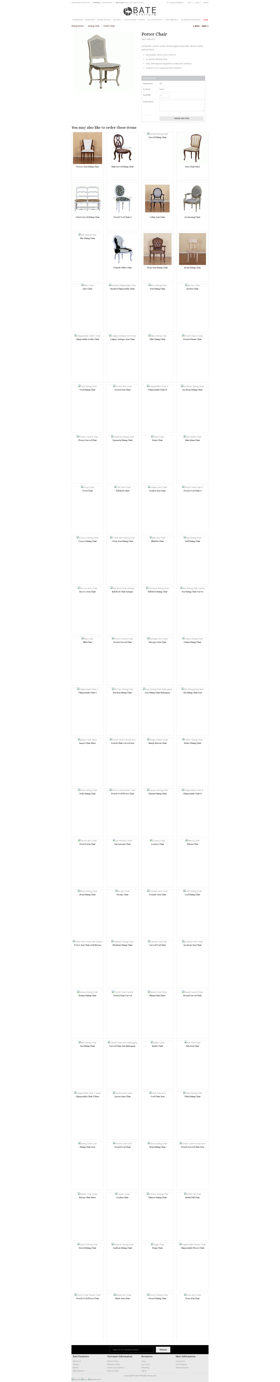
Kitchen (117, 20)
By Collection (155, 20)
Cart (189, 3)
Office (142, 20)
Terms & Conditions (115, 1367)
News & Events (182, 1367)
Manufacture (78, 1370)
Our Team (145, 1364)
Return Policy (113, 1361)
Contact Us (180, 1361)
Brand (75, 1367)
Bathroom (78, 20)
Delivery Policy (113, 1364)
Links (143, 1361)
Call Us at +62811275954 (130, 3)
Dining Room (104, 20)
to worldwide (102, 3)
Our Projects (181, 1364)
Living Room (130, 20)
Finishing (145, 1367)
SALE (205, 20)
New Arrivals (171, 20)
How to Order (113, 1370)
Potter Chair (109, 26)
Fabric (144, 1370)
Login (197, 3)
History (76, 1364)
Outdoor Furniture (191, 20)
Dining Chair (94, 26)
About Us (77, 1361)
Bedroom (90, 20)
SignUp (206, 3)
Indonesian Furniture (80, 3)
